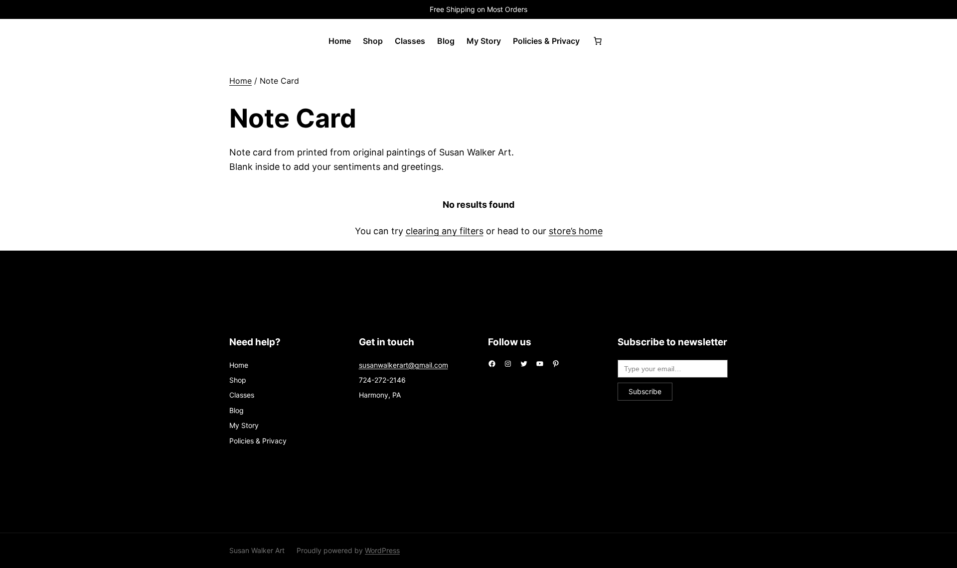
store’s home (576, 231)
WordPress (382, 550)
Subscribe (645, 391)
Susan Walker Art (257, 550)
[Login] (624, 40)
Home (240, 81)
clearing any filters (444, 231)
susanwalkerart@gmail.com (403, 365)
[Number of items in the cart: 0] (598, 41)
